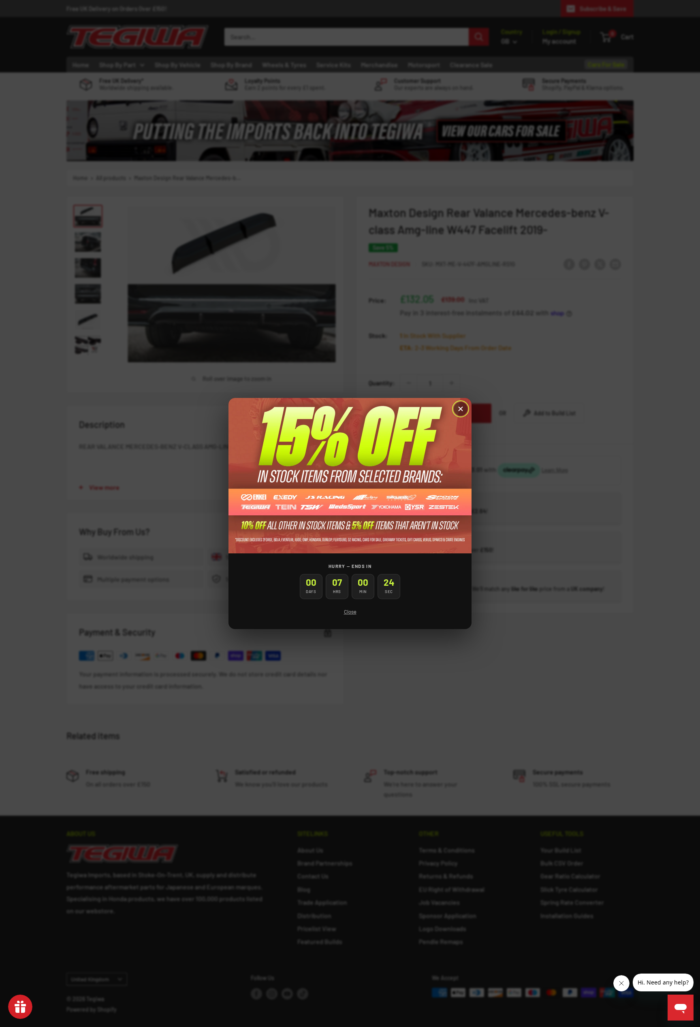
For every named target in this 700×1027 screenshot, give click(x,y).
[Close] (460, 409)
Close (350, 611)
